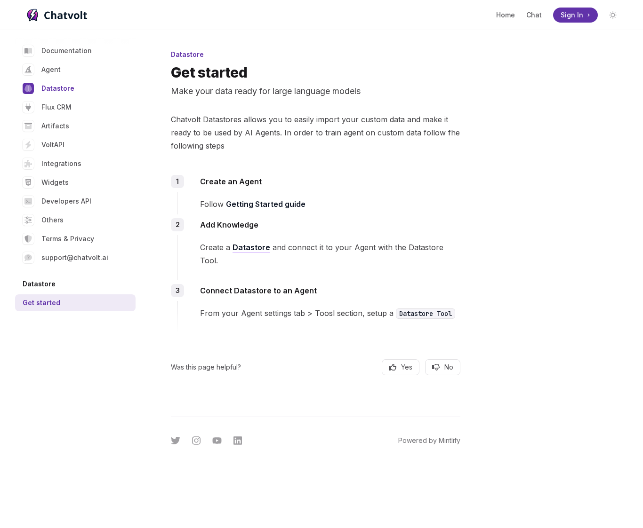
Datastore (57, 88)
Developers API (66, 201)
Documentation (66, 51)
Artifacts (55, 126)
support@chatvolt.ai (74, 257)
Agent (51, 69)
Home (505, 15)
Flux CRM (56, 107)
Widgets (55, 182)
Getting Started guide (265, 204)
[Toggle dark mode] (612, 15)
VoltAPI (52, 145)
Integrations (61, 163)
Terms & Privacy (67, 239)
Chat (534, 15)
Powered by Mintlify (429, 440)
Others (52, 220)
